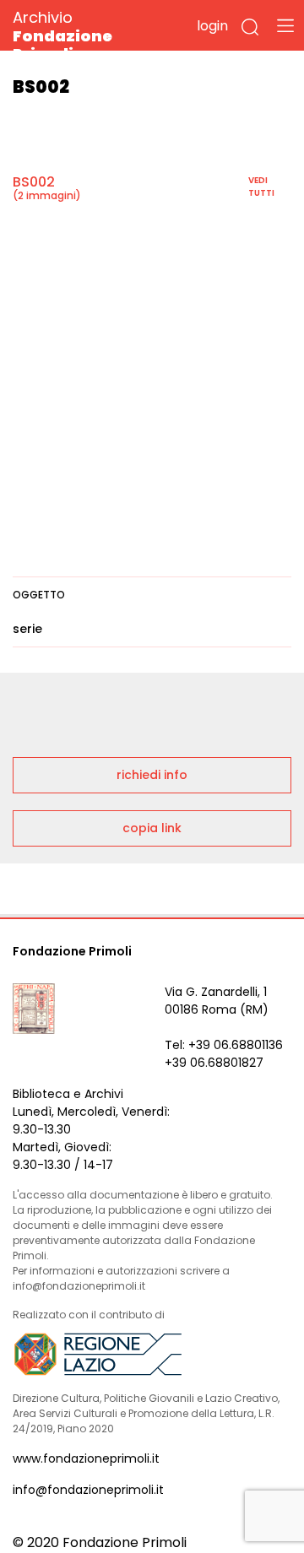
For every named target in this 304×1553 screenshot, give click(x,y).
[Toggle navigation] (285, 25)
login (212, 25)
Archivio (62, 35)
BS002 (34, 182)
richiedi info (152, 774)
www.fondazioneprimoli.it (86, 1458)
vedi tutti (261, 186)
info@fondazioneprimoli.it (88, 1489)
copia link (152, 828)
